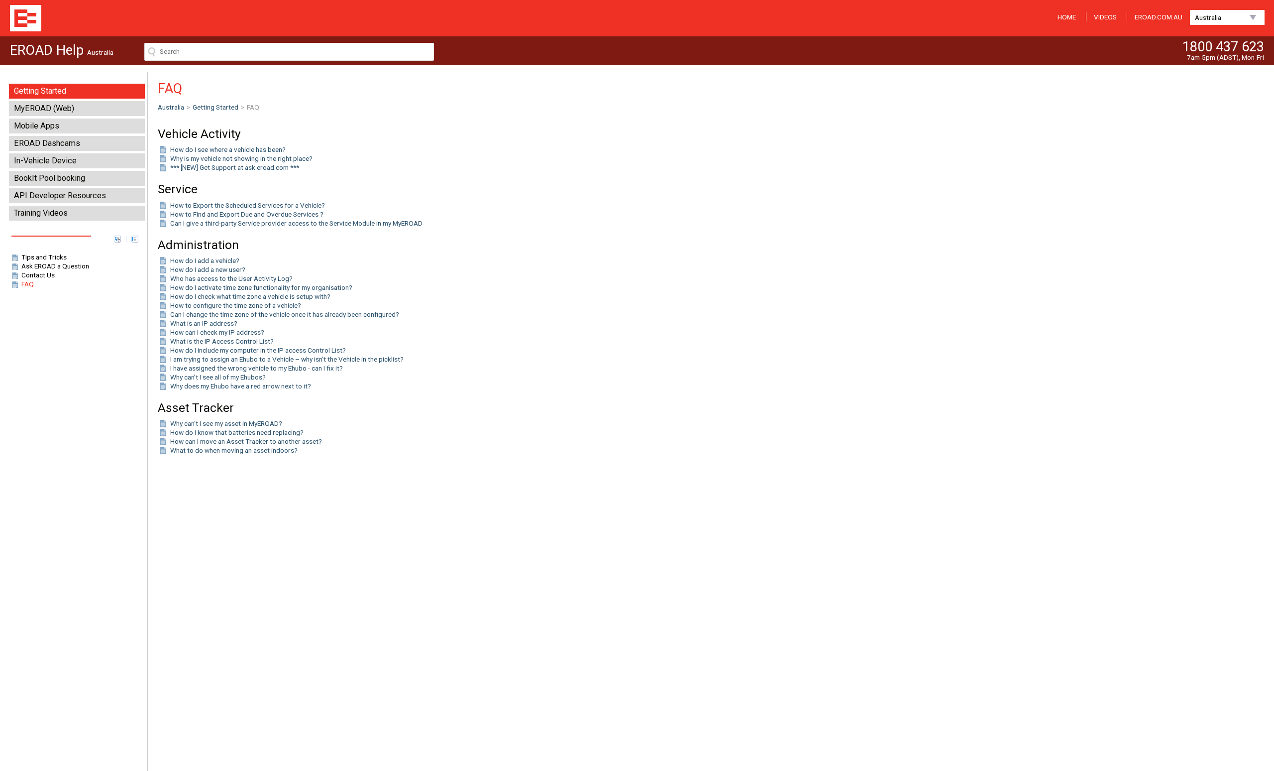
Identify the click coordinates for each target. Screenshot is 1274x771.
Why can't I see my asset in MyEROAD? (226, 423)
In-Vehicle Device (45, 160)
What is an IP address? (203, 323)
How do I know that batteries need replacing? (237, 432)
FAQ (27, 284)
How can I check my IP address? (217, 332)
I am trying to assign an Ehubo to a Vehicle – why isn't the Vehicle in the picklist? (287, 359)
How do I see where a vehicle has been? (228, 149)
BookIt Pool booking (49, 178)
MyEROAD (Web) (44, 108)
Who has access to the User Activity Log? (231, 278)
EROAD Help (25, 18)
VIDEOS (1105, 17)
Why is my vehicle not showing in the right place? (241, 158)
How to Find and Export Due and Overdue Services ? (246, 214)
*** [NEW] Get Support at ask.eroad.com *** (234, 167)
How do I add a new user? (207, 269)
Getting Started (40, 91)
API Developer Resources (60, 195)
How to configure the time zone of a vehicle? (235, 305)
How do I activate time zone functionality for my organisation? (261, 287)
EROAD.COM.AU (1158, 17)
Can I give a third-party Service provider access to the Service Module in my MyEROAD (296, 223)
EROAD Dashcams (47, 143)
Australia (1208, 17)
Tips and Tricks (44, 257)
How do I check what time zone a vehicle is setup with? (250, 296)
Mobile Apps (36, 125)
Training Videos (41, 213)
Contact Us (38, 275)
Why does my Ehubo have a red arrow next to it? (240, 386)
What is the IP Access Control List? (222, 341)
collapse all (134, 239)
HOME (1067, 17)
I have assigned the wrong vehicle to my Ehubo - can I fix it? (256, 368)
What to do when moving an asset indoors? (234, 450)
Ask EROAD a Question (55, 266)
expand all (117, 239)
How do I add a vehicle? (204, 260)
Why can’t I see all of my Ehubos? (218, 377)
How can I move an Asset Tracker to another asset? (246, 441)
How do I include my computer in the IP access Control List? (258, 350)
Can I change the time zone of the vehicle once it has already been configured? (284, 314)
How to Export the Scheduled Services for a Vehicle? (247, 205)
